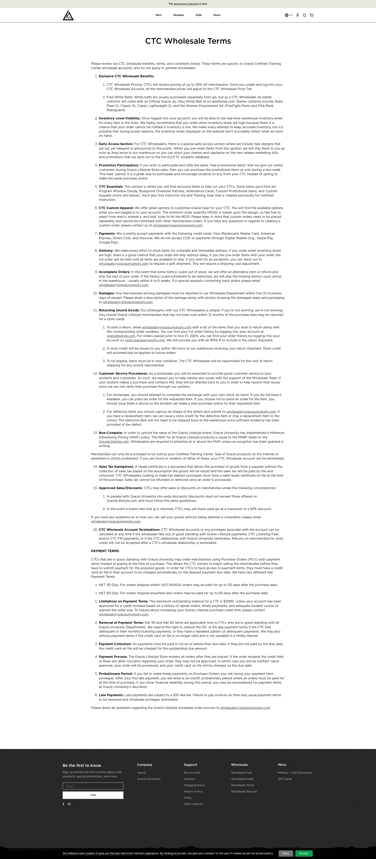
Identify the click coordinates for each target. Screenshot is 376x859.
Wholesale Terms (242, 785)
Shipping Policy (194, 785)
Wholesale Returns (244, 791)
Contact (189, 779)
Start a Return (193, 804)
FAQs (187, 797)
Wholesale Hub (241, 772)
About (141, 772)
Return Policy (193, 791)
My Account (192, 772)
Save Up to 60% (196, 3)
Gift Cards (285, 779)
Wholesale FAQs (242, 779)
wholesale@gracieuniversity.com (245, 708)
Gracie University (149, 779)
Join (93, 795)
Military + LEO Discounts (295, 772)
